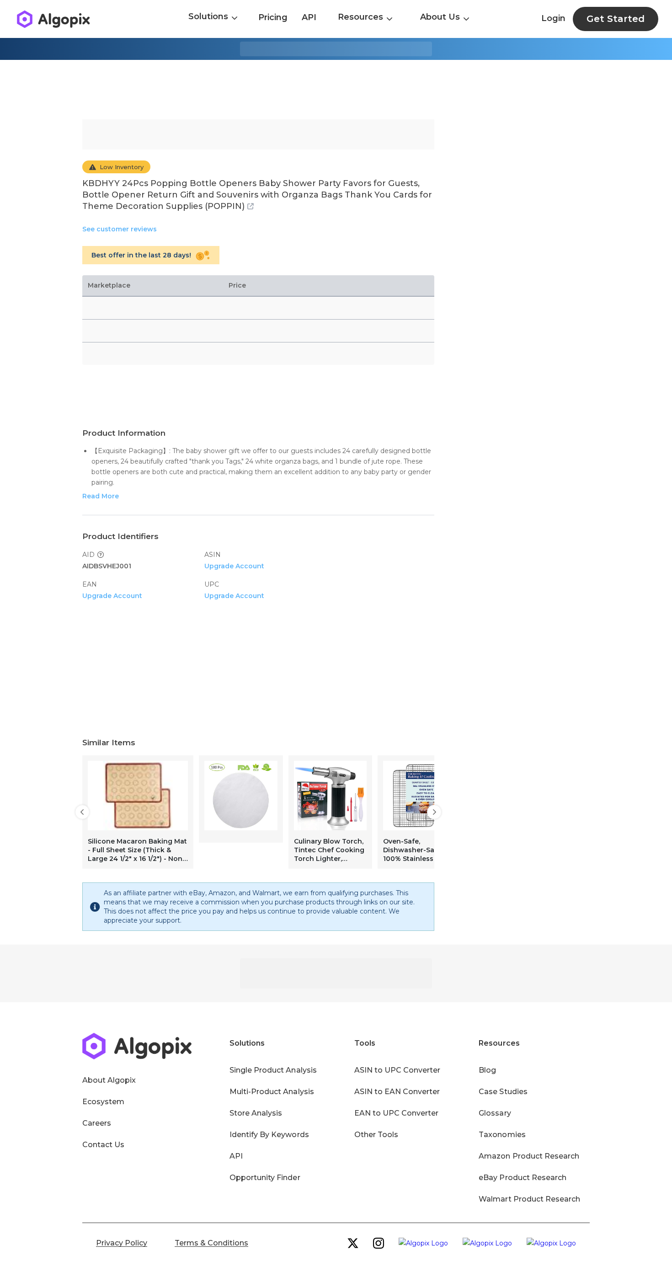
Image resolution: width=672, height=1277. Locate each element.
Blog (487, 1070)
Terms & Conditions (211, 1243)
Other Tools (376, 1134)
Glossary (495, 1113)
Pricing (273, 17)
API (309, 17)
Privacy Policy (121, 1243)
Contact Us (103, 1144)
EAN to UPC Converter (396, 1113)
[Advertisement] (336, 89)
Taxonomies (502, 1134)
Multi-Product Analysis (271, 1091)
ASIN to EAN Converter (397, 1091)
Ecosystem (103, 1101)
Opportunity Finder (264, 1177)
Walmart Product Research (529, 1199)
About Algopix (109, 1080)
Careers (96, 1123)
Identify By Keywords (269, 1134)
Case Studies (503, 1091)
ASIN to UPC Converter (397, 1070)
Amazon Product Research (529, 1156)
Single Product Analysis (273, 1070)
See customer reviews (119, 229)
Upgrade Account (234, 566)
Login (553, 18)
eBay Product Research (522, 1177)
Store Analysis (255, 1113)
